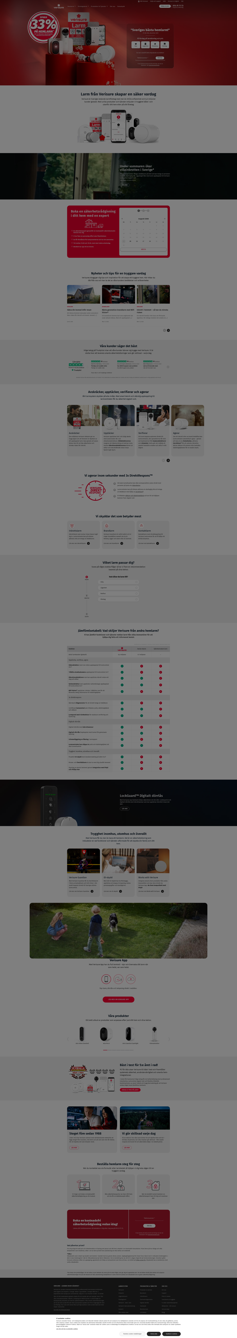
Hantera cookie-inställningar (132, 1334)
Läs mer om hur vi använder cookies (67, 1329)
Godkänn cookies (171, 1334)
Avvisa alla (154, 1334)
